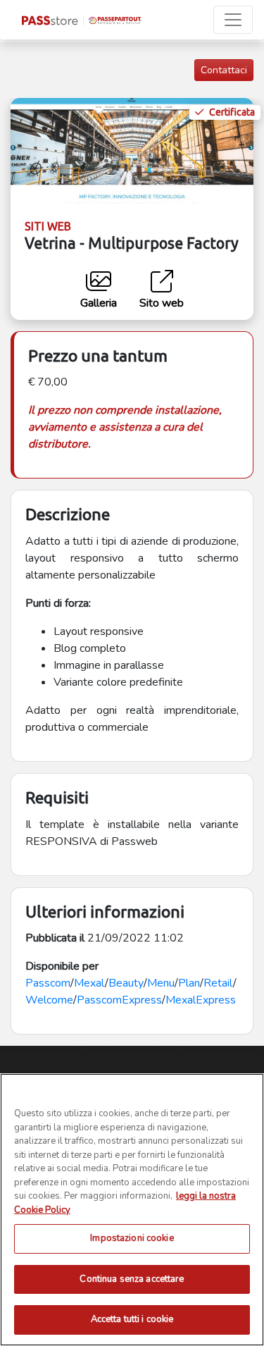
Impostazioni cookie (131, 1238)
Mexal (89, 983)
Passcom (47, 983)
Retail (218, 983)
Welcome (49, 1000)
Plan (189, 983)
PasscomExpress (119, 1000)
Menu (161, 983)
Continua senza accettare (132, 1279)
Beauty (126, 983)
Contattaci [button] (224, 70)
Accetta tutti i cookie (132, 1319)
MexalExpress (200, 1000)
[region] (132, 1209)
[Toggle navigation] (233, 20)
